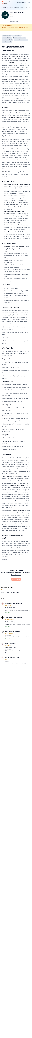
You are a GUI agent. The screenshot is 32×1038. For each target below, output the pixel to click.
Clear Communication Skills (11, 636)
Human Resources (7, 35)
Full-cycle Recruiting (20, 624)
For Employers (21, 2)
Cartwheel (8, 605)
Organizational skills (7, 41)
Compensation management (21, 39)
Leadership (23, 636)
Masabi (7, 659)
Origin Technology (10, 619)
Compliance (14, 663)
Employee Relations (7, 37)
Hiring (18, 610)
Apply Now (17, 579)
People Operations (17, 35)
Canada (13, 622)
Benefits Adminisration (8, 39)
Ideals (12, 15)
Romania (7, 661)
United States (8, 608)
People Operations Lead (12, 657)
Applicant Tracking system (11, 610)
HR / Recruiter (25, 27)
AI (5, 663)
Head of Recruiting (10, 643)
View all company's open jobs (10, 592)
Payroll (24, 663)
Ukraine (12, 19)
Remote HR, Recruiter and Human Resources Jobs (15, 7)
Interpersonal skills (24, 610)
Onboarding (28, 624)
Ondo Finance (9, 633)
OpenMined (8, 645)
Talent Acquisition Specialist (13, 617)
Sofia (22, 139)
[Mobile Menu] (29, 2)
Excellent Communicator (10, 624)
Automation (9, 663)
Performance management (19, 37)
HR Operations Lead (17, 12)
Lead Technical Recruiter (12, 631)
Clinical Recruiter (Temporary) (14, 603)
